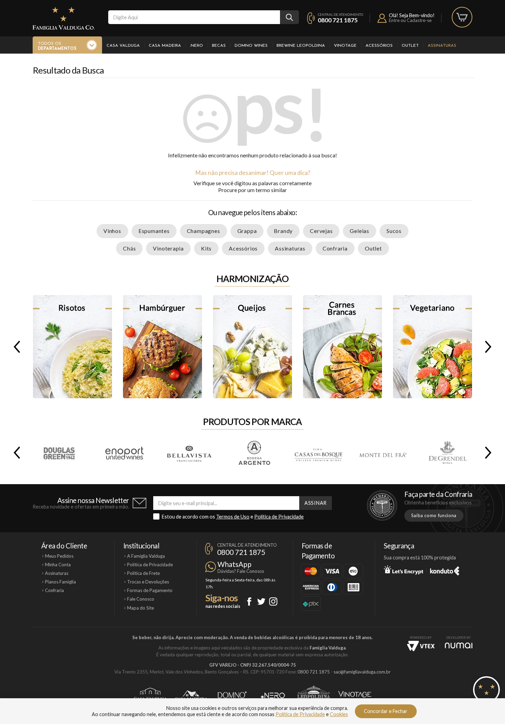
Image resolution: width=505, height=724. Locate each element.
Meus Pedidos (59, 556)
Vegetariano (432, 346)
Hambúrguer (162, 346)
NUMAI (458, 645)
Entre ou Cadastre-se (410, 20)
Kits (206, 248)
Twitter (261, 601)
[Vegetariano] (433, 346)
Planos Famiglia (60, 581)
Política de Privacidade (279, 517)
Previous (15, 347)
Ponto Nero (273, 695)
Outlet (410, 46)
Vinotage (345, 46)
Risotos (72, 346)
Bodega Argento (253, 452)
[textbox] (194, 17)
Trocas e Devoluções (148, 581)
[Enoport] (124, 452)
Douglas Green (59, 452)
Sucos (394, 230)
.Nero (196, 46)
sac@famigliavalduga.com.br (362, 672)
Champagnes (203, 230)
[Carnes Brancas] (343, 346)
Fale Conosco (140, 599)
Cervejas (321, 230)
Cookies (339, 714)
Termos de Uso (232, 517)
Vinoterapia (168, 248)
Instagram (273, 601)
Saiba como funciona (434, 515)
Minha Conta (58, 564)
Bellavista (188, 452)
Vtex (421, 646)
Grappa (247, 230)
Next (489, 347)
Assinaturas (442, 46)
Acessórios (379, 46)
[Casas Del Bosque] (318, 452)
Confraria (335, 248)
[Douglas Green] (59, 452)
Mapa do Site (140, 608)
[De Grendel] (447, 452)
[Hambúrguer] (162, 346)
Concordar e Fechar (385, 711)
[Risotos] (72, 346)
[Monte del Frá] (382, 452)
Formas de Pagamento (149, 590)
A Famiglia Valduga (146, 556)
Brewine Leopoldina (301, 46)
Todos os (57, 46)
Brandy (283, 230)
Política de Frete (143, 573)
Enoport (124, 452)
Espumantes (154, 230)
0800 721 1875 (338, 20)
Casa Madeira (165, 46)
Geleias (359, 230)
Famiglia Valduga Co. (63, 18)
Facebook (249, 601)
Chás (129, 248)
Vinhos (112, 230)
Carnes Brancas (342, 346)
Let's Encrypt (403, 570)
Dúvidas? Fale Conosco (240, 571)
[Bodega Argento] (253, 452)
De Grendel (447, 452)
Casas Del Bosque (318, 452)
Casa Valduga (123, 46)
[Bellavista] (189, 452)
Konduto (444, 570)
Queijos (252, 346)
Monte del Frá (382, 452)
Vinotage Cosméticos (355, 695)
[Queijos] (252, 346)
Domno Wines (251, 46)
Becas (219, 46)
